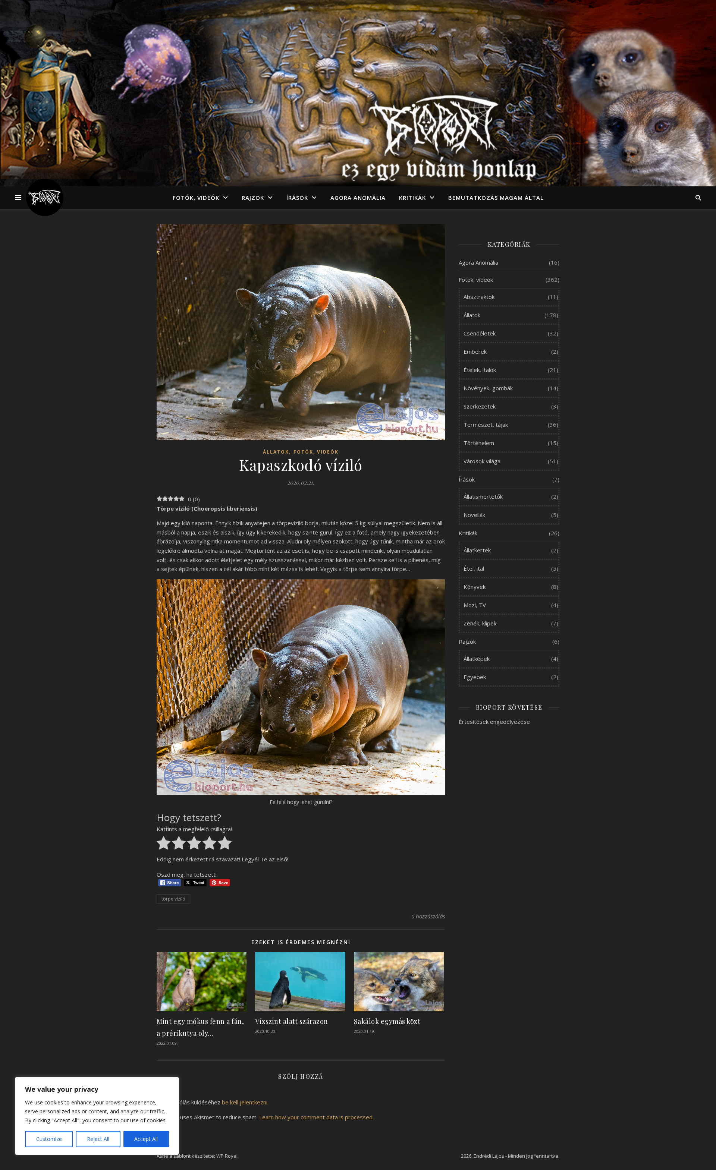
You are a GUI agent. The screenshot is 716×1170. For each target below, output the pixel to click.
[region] (97, 1116)
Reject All (98, 1138)
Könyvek (475, 586)
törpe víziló (173, 899)
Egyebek (475, 677)
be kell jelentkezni (244, 1102)
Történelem (479, 443)
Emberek (475, 351)
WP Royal (227, 1155)
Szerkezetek (480, 406)
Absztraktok (479, 296)
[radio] (163, 844)
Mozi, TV (475, 605)
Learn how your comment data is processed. (316, 1117)
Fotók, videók (196, 197)
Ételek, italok (480, 369)
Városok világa (482, 461)
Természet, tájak (486, 424)
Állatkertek (477, 550)
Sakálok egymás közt (387, 1021)
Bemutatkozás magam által (496, 197)
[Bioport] (44, 197)
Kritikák (412, 197)
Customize (49, 1138)
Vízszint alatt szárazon (291, 1021)
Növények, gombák (488, 388)
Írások (297, 197)
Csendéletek (480, 333)
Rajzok (253, 197)
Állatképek (477, 658)
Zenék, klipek (480, 623)
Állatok (276, 452)
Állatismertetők (483, 496)
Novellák (474, 514)
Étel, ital (474, 568)
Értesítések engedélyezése (494, 721)
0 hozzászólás (428, 916)
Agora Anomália (358, 197)
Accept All (146, 1138)
